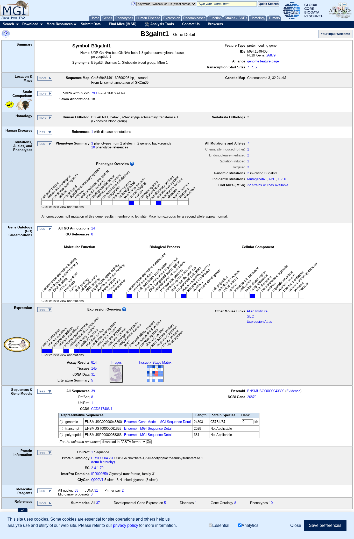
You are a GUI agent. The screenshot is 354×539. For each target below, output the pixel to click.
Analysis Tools (161, 24)
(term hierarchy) (103, 462)
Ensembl (130, 428)
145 (94, 368)
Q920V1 (97, 480)
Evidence (293, 391)
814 (94, 362)
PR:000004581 (102, 458)
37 (98, 503)
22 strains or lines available (267, 185)
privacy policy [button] (125, 525)
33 (76, 490)
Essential (220, 525)
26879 (270, 55)
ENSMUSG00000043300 (265, 391)
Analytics (250, 525)
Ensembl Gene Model (140, 422)
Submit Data (91, 24)
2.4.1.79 (97, 468)
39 (93, 391)
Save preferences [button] (325, 525)
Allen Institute (257, 311)
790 (94, 93)
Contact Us (191, 24)
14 (93, 228)
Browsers (215, 24)
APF (271, 179)
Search (8, 24)
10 (93, 147)
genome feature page (263, 61)
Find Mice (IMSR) (122, 24)
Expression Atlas (259, 322)
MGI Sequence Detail (175, 422)
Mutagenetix (256, 179)
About (5, 17)
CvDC (282, 179)
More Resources (60, 24)
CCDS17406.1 (101, 409)
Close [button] (295, 525)
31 (93, 374)
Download (30, 24)
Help (14, 17)
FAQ (22, 17)
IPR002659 (99, 474)
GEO (250, 316)
